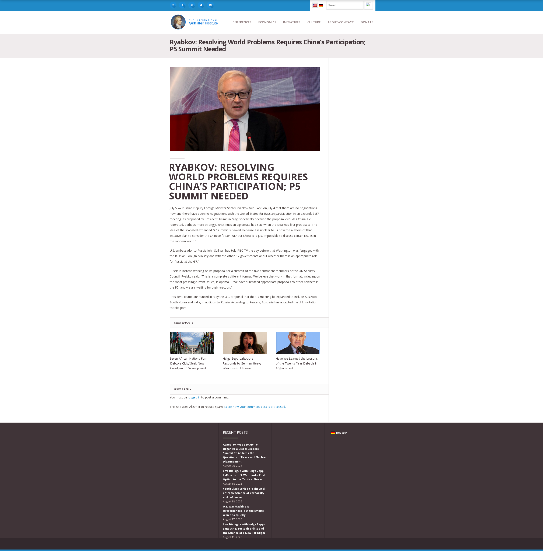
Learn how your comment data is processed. (255, 407)
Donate (367, 22)
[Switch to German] (321, 5)
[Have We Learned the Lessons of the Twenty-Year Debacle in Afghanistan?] (298, 343)
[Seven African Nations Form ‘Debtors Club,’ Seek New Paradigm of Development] (192, 343)
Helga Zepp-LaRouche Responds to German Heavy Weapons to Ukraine (242, 363)
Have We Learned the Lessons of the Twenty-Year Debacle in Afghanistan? (297, 363)
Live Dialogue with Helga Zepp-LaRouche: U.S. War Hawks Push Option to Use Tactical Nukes (244, 475)
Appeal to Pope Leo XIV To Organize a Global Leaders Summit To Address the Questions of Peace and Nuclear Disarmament (245, 453)
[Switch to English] (315, 5)
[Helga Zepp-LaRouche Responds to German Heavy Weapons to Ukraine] (245, 343)
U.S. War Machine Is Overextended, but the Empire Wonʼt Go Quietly (243, 511)
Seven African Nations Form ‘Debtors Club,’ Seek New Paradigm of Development (189, 363)
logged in (194, 397)
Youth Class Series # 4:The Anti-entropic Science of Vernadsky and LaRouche (244, 493)
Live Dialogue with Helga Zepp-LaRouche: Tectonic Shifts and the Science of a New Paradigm (244, 529)
